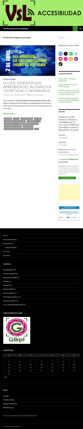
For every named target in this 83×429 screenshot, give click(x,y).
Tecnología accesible (10, 297)
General (13, 79)
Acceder (6, 396)
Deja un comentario (36, 95)
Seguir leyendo (9, 113)
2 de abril (8, 118)
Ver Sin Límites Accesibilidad (15, 28)
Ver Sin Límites (21, 95)
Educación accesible (10, 277)
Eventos (6, 79)
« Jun (5, 377)
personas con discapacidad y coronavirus (19, 129)
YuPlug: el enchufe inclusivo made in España (68, 85)
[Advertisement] (69, 192)
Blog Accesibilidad (10, 239)
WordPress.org (8, 407)
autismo (38, 118)
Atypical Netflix (27, 118)
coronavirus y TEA (34, 121)
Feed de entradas (9, 400)
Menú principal (80, 28)
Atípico (16, 118)
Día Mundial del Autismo (13, 126)
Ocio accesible (8, 293)
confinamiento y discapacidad (15, 121)
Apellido (62, 142)
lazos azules (28, 126)
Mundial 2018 (8, 289)
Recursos (6, 255)
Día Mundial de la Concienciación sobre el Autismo (21, 123)
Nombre (62, 135)
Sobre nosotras (11, 247)
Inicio (5, 235)
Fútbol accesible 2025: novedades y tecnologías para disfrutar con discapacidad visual (69, 92)
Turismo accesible (9, 301)
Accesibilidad (7, 270)
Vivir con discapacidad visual (13, 305)
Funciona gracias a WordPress (11, 426)
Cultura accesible (9, 274)
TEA (37, 129)
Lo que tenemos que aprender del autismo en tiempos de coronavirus (27, 87)
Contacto (6, 251)
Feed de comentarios (10, 404)
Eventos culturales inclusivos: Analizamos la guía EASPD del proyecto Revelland (69, 100)
